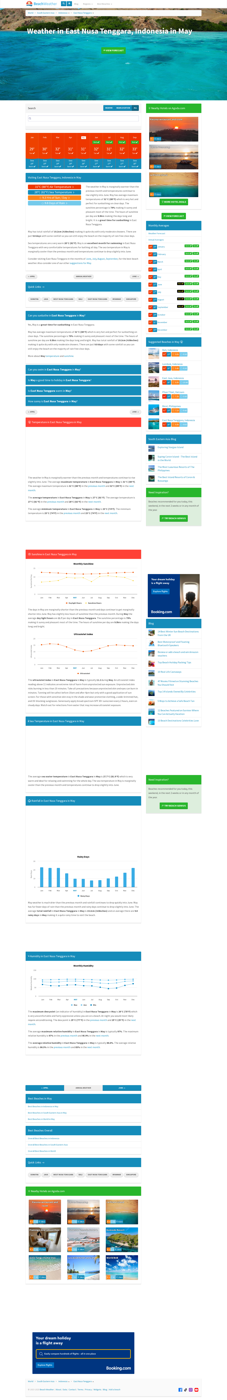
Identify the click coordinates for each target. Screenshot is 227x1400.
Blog (76, 3)
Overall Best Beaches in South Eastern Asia (48, 1144)
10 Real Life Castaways (169, 671)
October (161, 314)
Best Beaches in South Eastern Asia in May (47, 1112)
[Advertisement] (83, 536)
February (162, 254)
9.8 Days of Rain (54, 203)
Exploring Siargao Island (170, 447)
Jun (96, 137)
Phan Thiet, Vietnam (173, 392)
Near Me (109, 108)
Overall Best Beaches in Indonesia (43, 1138)
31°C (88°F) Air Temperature (53, 187)
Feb (45, 137)
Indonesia (63, 12)
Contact (72, 1389)
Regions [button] (87, 3)
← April (31, 276)
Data (65, 1389)
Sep (135, 137)
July (94, 258)
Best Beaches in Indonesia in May (43, 1106)
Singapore (131, 299)
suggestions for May (80, 263)
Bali (80, 299)
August (101, 258)
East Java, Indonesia (173, 378)
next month (94, 501)
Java (46, 299)
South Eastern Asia (45, 12)
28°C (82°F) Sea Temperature (53, 192)
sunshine (69, 355)
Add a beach (114, 1389)
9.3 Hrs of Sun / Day (55, 197)
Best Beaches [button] (104, 3)
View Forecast (114, 50)
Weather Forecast (156, 233)
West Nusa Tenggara (63, 299)
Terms (80, 1389)
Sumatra (34, 299)
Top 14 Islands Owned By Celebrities (177, 691)
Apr (70, 137)
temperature (52, 355)
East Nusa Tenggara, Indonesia (178, 420)
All (135, 108)
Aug (122, 137)
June (88, 258)
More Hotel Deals (175, 201)
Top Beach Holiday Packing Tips (174, 662)
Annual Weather (83, 276)
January (161, 246)
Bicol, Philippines (171, 406)
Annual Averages (156, 239)
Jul (109, 137)
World (30, 12)
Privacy (88, 1389)
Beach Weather (47, 1389)
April (160, 269)
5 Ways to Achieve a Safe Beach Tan (176, 700)
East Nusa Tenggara (83, 12)
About (58, 1389)
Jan (32, 137)
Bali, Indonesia (170, 349)
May (159, 277)
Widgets (97, 1389)
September (112, 258)
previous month (96, 485)
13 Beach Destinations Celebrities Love (178, 720)
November (162, 322)
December (162, 329)
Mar (57, 137)
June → (135, 276)
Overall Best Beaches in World (42, 1151)
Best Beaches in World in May (41, 1119)
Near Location (123, 108)
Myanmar (117, 299)
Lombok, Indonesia (172, 364)
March (160, 261)
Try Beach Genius (175, 518)
